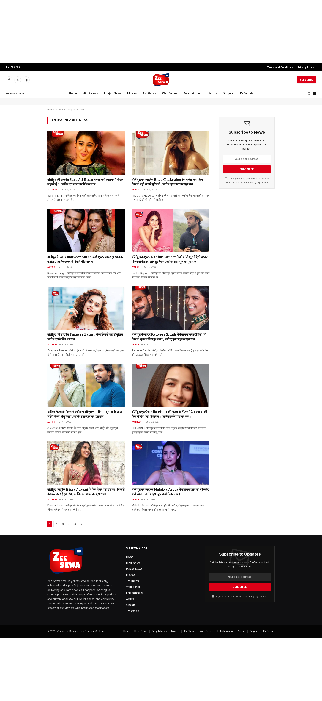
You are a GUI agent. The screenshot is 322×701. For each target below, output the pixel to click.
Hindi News (90, 93)
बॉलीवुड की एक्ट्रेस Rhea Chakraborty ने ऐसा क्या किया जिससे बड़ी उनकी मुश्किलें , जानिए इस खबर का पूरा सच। (167, 181)
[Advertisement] (161, 32)
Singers (228, 93)
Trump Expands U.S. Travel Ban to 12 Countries (53, 67)
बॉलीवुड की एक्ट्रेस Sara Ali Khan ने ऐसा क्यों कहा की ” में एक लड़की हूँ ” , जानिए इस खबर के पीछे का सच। (85, 181)
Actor (135, 189)
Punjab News (112, 93)
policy (251, 596)
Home (73, 93)
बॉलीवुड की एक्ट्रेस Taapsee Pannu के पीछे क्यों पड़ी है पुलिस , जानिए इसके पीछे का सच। (85, 336)
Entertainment (192, 93)
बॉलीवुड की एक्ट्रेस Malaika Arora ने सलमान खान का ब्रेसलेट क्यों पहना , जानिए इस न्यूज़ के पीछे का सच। (170, 491)
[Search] (309, 93)
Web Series (169, 93)
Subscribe (306, 79)
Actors (212, 93)
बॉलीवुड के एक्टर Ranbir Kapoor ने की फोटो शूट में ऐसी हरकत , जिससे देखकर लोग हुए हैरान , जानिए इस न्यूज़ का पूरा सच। (170, 259)
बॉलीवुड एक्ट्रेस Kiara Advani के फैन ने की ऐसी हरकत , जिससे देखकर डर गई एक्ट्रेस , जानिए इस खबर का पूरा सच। (85, 491)
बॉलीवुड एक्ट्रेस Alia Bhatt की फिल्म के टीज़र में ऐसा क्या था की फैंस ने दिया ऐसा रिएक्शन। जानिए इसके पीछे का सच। (169, 414)
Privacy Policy (306, 67)
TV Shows (149, 93)
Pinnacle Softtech (95, 631)
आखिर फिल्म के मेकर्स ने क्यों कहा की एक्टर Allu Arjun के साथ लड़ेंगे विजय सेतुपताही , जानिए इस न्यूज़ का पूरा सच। (84, 414)
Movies (132, 93)
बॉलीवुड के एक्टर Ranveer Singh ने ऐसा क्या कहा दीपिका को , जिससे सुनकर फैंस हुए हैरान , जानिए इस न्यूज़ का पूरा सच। (169, 336)
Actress (52, 189)
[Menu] (314, 93)
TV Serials (246, 93)
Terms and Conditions (280, 67)
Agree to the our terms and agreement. (241, 596)
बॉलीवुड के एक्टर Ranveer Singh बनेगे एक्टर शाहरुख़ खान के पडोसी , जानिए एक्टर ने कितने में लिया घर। (85, 259)
